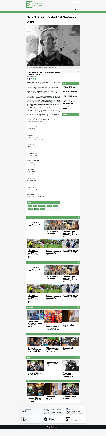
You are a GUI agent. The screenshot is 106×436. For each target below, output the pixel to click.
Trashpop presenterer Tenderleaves (68, 374)
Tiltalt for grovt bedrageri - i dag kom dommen (70, 102)
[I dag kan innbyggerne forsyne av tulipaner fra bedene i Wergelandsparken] (35, 243)
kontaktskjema (70, 409)
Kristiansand (42, 206)
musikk (55, 206)
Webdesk (23, 414)
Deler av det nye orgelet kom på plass (52, 363)
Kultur (49, 206)
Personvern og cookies (53, 427)
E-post (67, 408)
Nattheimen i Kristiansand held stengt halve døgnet (35, 324)
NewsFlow (56, 426)
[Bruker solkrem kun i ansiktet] (53, 225)
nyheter (31, 208)
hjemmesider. (54, 100)
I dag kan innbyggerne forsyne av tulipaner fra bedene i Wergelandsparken (35, 254)
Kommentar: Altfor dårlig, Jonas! (68, 325)
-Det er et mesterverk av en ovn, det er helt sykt (34, 350)
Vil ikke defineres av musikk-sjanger (53, 348)
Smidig (37, 208)
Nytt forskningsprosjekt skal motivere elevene (53, 252)
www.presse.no (59, 414)
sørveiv (43, 208)
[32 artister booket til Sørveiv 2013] (35, 365)
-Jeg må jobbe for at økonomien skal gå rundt (35, 399)
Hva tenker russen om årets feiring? (70, 250)
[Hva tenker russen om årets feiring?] (70, 243)
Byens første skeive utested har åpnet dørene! (53, 326)
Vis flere (78, 217)
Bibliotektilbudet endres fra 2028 (70, 97)
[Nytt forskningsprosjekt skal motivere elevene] (53, 243)
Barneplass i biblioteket (68, 348)
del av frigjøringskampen (52, 329)
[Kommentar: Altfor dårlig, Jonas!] (70, 316)
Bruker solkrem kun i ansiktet (69, 107)
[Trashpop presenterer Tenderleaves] (70, 365)
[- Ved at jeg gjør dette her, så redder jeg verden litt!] (70, 225)
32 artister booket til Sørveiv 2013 (35, 373)
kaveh (35, 206)
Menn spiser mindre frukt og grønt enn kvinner (70, 91)
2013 (30, 206)
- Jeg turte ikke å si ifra (69, 87)
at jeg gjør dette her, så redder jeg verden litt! (70, 234)
